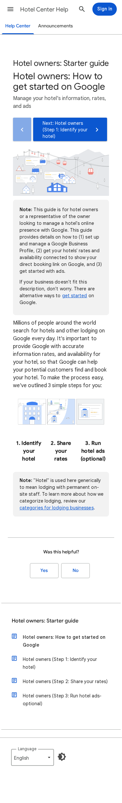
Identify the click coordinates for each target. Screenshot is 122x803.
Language (27, 748)
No (75, 570)
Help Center (18, 26)
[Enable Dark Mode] (62, 757)
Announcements (55, 26)
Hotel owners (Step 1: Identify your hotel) (60, 663)
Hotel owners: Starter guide (45, 621)
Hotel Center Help (44, 9)
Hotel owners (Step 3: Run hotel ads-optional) (62, 700)
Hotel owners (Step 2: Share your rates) (65, 681)
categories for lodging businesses (57, 508)
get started (74, 296)
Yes (44, 570)
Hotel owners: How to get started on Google (64, 641)
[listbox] (32, 757)
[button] (10, 9)
